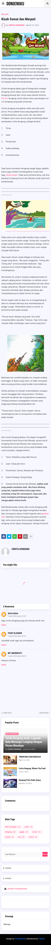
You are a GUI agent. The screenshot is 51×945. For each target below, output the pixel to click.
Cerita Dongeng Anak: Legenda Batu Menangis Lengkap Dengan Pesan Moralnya (23, 742)
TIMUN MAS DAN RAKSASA (30, 757)
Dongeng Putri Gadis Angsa (30, 780)
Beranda (5, 14)
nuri (21, 837)
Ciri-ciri (4, 98)
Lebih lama (43, 713)
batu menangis (12, 827)
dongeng (10, 832)
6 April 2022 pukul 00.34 (17, 636)
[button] (3, 3)
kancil (36, 832)
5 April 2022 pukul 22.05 (17, 616)
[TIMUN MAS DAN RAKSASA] (10, 760)
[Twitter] (9, 536)
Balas (3, 625)
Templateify (20, 939)
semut (33, 837)
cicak (28, 827)
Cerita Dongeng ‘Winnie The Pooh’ (32, 768)
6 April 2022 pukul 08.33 (17, 656)
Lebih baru (7, 713)
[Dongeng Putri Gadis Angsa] (10, 783)
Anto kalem (13, 613)
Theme (42, 939)
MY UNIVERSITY (15, 653)
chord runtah (11, 175)
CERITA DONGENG (21, 549)
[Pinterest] (20, 536)
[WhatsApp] (14, 536)
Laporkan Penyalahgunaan (17, 889)
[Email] (25, 536)
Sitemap (6, 924)
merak (9, 837)
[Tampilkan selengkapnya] (31, 536)
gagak (24, 832)
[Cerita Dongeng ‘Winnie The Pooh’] (10, 771)
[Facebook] (3, 536)
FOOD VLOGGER (15, 633)
